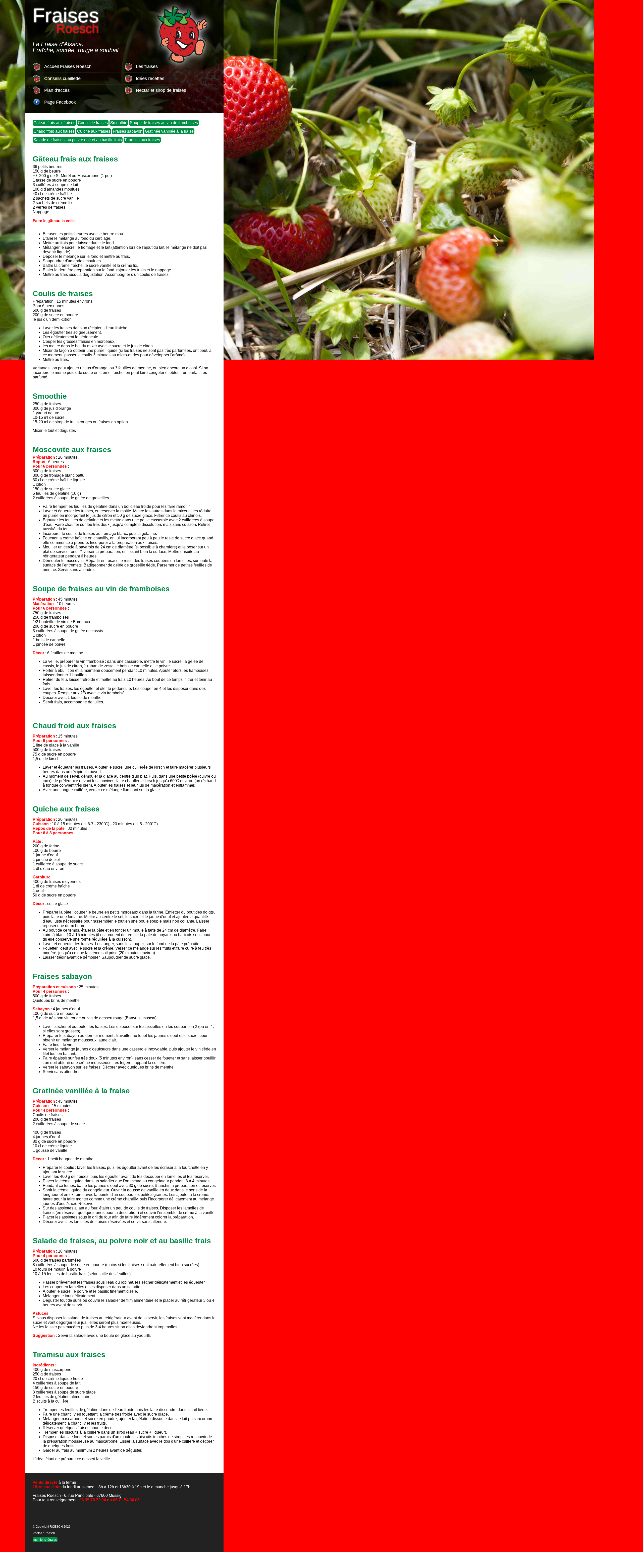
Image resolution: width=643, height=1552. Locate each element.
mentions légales (45, 1539)
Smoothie (118, 123)
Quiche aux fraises (93, 131)
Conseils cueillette (62, 78)
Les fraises (147, 66)
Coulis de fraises (93, 123)
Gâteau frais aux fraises (54, 123)
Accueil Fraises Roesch (67, 66)
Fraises (66, 19)
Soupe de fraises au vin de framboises (164, 123)
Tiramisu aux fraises (142, 140)
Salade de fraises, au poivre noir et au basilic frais (77, 140)
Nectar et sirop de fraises (161, 90)
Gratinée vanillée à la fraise (169, 131)
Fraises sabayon (127, 131)
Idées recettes (150, 78)
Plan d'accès (57, 90)
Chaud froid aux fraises (54, 131)
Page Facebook (60, 102)
